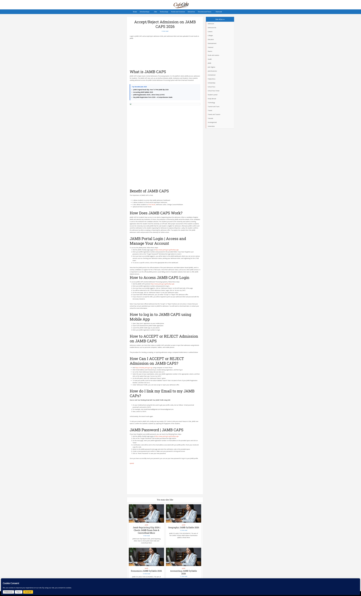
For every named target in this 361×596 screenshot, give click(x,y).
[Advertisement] (165, 55)
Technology (164, 12)
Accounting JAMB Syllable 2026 (143, 92)
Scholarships (144, 12)
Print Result (151, 204)
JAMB (132, 463)
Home (135, 12)
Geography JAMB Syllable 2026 (183, 527)
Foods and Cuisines (178, 12)
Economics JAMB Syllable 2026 (146, 570)
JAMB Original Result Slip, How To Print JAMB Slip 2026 (151, 89)
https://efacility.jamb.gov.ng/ (143, 367)
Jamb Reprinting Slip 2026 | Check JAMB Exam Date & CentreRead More (146, 530)
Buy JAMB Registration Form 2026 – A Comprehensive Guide (152, 97)
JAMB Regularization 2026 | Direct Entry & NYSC (149, 95)
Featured (219, 12)
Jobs (155, 12)
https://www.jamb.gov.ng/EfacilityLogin (167, 250)
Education (191, 12)
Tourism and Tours (204, 12)
